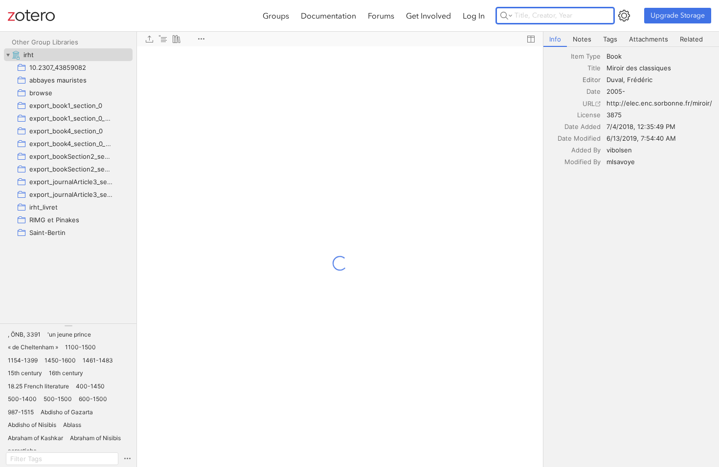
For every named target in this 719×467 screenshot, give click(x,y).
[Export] (149, 39)
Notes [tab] (582, 39)
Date (593, 91)
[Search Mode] (506, 15)
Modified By (582, 162)
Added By (586, 150)
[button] (24, 334)
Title (594, 68)
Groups (276, 16)
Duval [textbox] (615, 80)
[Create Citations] (163, 39)
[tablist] (631, 39)
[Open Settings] (624, 15)
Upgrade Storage (678, 15)
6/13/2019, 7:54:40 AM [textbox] (641, 138)
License (589, 115)
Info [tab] (555, 39)
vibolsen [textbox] (619, 150)
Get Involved (428, 16)
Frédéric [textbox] (639, 80)
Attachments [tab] (648, 39)
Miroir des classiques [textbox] (639, 68)
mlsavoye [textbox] (621, 162)
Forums (381, 16)
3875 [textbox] (614, 115)
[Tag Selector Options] (127, 458)
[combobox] (660, 56)
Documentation (328, 16)
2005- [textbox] (616, 91)
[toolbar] (340, 39)
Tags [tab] (610, 39)
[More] (201, 39)
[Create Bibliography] (176, 39)
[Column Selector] (530, 39)
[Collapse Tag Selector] (68, 326)
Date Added (582, 126)
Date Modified (579, 138)
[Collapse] (8, 55)
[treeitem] (68, 54)
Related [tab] (691, 39)
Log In (474, 16)
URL (589, 103)
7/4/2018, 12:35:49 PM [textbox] (641, 126)
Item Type (586, 56)
